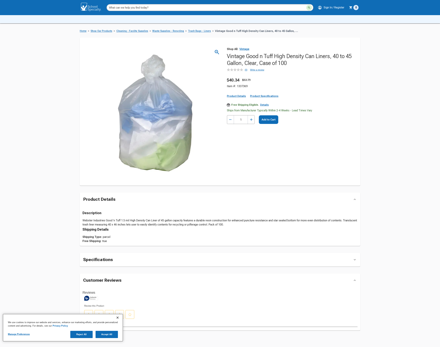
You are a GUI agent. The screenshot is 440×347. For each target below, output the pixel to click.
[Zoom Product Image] (217, 52)
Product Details (236, 96)
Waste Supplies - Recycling (168, 31)
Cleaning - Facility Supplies (132, 31)
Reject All (81, 334)
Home (83, 31)
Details (264, 104)
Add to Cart (269, 119)
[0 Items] (351, 7)
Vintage (244, 49)
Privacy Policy (60, 325)
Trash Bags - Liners (199, 31)
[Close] (117, 317)
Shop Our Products (101, 31)
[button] (331, 7)
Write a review (257, 70)
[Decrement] (230, 119)
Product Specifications (264, 96)
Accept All (106, 334)
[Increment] (251, 119)
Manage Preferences (19, 334)
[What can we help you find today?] (309, 7)
